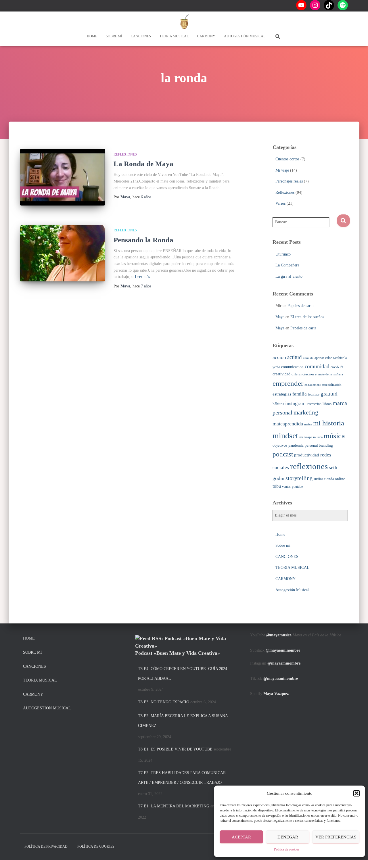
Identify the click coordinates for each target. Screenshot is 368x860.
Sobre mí (114, 36)
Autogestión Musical (244, 36)
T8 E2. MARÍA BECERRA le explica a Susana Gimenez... (183, 721)
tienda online (334, 479)
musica (318, 437)
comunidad (317, 366)
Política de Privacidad (46, 846)
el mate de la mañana (329, 374)
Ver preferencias (335, 837)
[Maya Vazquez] (183, 21)
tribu (277, 486)
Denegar (287, 837)
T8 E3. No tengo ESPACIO (163, 702)
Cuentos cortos (287, 159)
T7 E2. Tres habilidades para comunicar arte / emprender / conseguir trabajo (182, 778)
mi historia (328, 423)
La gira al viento (288, 276)
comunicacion (292, 367)
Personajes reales (289, 181)
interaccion (314, 404)
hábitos (278, 404)
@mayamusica (279, 635)
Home (92, 36)
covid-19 (337, 367)
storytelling (299, 478)
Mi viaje (282, 170)
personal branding (319, 445)
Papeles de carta (300, 306)
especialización (332, 384)
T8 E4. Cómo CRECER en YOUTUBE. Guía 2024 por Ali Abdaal (182, 674)
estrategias (282, 393)
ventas (286, 487)
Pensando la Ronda (143, 240)
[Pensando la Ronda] (62, 253)
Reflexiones (125, 154)
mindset (285, 435)
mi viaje (305, 437)
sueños (318, 479)
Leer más (142, 276)
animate (308, 358)
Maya (279, 317)
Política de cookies (286, 849)
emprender (288, 383)
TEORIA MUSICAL (174, 36)
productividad (306, 454)
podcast (283, 454)
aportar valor (323, 358)
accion (279, 357)
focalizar (313, 394)
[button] (356, 793)
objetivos (280, 445)
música (334, 436)
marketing (306, 412)
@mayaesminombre (283, 650)
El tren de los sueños (307, 317)
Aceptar (241, 837)
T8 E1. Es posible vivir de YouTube (175, 749)
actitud (294, 357)
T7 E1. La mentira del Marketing (173, 806)
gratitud (329, 394)
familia (299, 394)
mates (308, 424)
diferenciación (303, 374)
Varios (280, 203)
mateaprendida (288, 424)
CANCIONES (141, 36)
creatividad (281, 374)
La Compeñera (287, 265)
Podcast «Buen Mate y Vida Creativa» (177, 653)
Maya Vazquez (276, 694)
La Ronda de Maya (143, 164)
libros (327, 404)
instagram (295, 403)
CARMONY (206, 36)
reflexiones (309, 466)
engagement (312, 384)
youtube (297, 487)
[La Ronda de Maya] (62, 177)
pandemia (296, 445)
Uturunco (283, 254)
